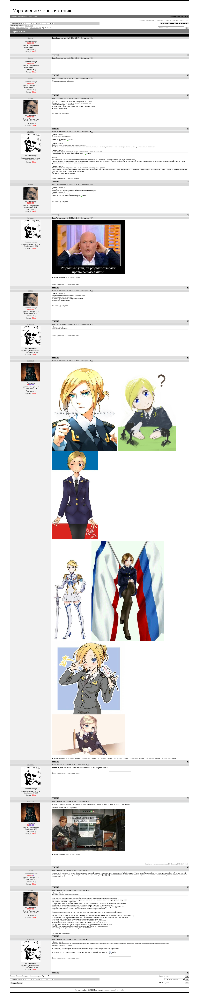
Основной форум (22, 28)
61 (92, 38)
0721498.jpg (102, 758)
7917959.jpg (150, 758)
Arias (31, 870)
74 (88, 890)
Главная (14, 16)
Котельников (29, 25)
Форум (12, 28)
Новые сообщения (147, 20)
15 (50, 23)
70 (92, 361)
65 (92, 132)
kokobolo (30, 132)
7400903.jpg (134, 758)
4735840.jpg (166, 758)
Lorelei (30, 38)
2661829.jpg (118, 758)
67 (92, 218)
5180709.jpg (70, 277)
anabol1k (30, 361)
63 (92, 78)
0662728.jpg (70, 854)
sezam (30, 98)
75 (88, 939)
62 (92, 58)
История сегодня (35, 28)
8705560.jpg (86, 758)
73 (88, 870)
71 (88, 765)
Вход (30, 16)
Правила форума (171, 20)
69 (92, 324)
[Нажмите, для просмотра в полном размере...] (127, 640)
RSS (35, 16)
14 (47, 23)
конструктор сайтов (111, 990)
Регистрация (22, 16)
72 (88, 801)
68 (92, 291)
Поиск (181, 20)
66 (92, 184)
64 (92, 98)
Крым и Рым (46, 28)
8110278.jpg (70, 758)
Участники (159, 20)
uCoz (123, 990)
